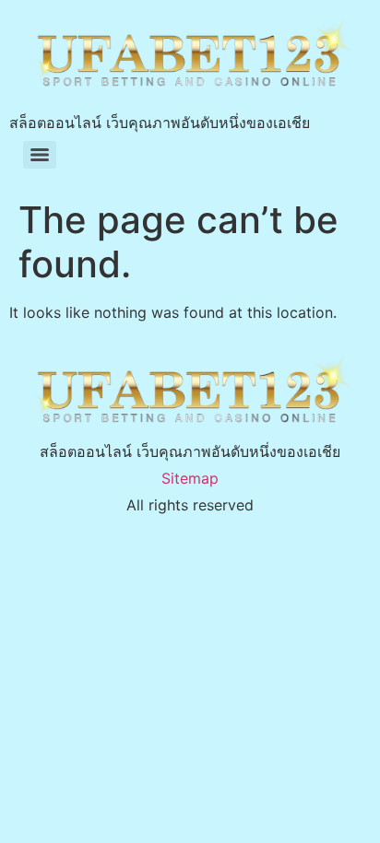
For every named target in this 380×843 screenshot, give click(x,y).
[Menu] (39, 155)
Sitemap (190, 478)
